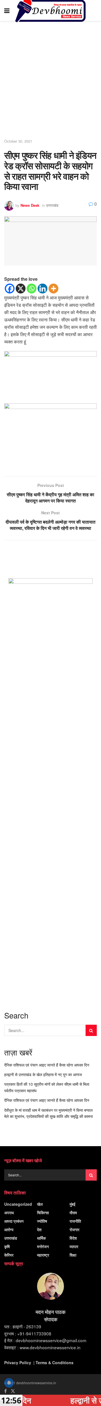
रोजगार (74, 1229)
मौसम (73, 1212)
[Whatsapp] (31, 288)
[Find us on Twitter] (13, 1391)
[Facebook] (10, 288)
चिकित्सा (43, 1212)
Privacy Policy (17, 1362)
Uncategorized (18, 1204)
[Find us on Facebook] (5, 1391)
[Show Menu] (7, 10)
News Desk (29, 205)
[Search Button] (94, 10)
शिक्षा (73, 1255)
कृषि (7, 1246)
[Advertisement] (50, 80)
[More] (53, 288)
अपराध (9, 1212)
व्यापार (74, 1246)
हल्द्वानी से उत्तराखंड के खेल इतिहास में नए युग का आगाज (43, 1074)
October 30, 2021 (18, 141)
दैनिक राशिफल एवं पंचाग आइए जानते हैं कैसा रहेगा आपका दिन (46, 1065)
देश (39, 1229)
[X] (21, 288)
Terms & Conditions (55, 1362)
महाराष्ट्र (43, 1255)
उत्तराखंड (52, 205)
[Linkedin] (42, 288)
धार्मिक (41, 1238)
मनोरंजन (43, 1246)
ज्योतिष (42, 1221)
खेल (40, 1204)
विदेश (73, 1238)
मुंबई (72, 1204)
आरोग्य (8, 1229)
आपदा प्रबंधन (14, 1221)
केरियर (8, 1255)
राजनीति (75, 1221)
